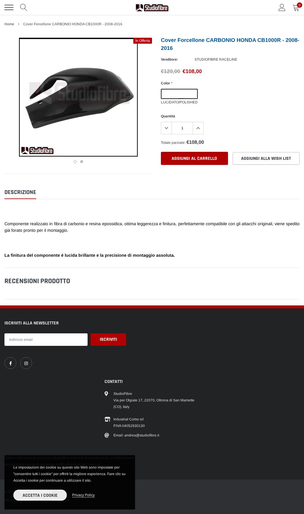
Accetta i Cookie (40, 495)
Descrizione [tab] (20, 192)
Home (9, 24)
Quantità (168, 116)
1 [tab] (75, 161)
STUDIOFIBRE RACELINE (215, 59)
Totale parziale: (173, 143)
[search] (23, 7)
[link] (10, 363)
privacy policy (83, 495)
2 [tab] (81, 161)
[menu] (8, 7)
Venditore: (169, 59)
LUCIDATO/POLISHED (179, 94)
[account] (282, 7)
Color (166, 83)
